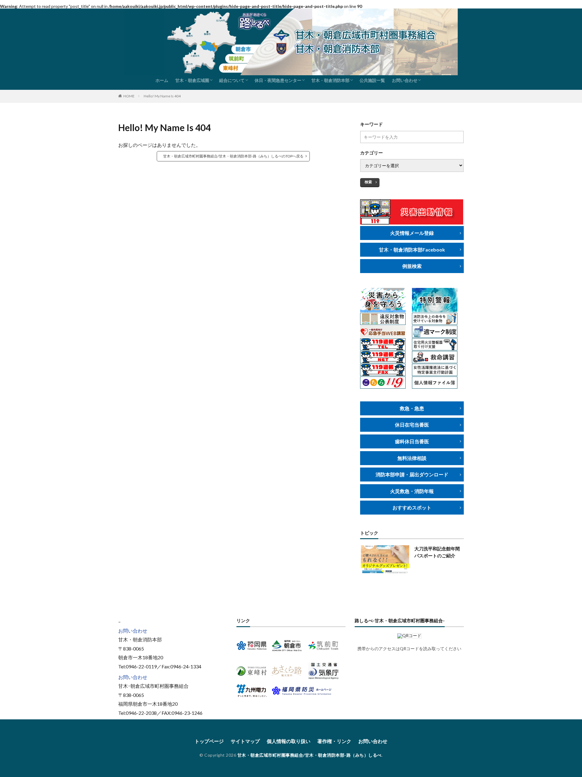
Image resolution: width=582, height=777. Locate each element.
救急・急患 (412, 408)
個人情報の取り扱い (288, 741)
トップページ (209, 741)
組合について (232, 80)
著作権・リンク (334, 741)
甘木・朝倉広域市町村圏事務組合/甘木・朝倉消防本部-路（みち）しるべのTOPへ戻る (233, 156)
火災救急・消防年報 (412, 491)
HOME (129, 96)
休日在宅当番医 (412, 424)
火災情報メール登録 (412, 233)
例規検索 (412, 266)
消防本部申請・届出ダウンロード (412, 474)
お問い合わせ (404, 80)
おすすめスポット (412, 507)
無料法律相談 (411, 458)
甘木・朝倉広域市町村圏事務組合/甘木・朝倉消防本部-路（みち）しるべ (309, 755)
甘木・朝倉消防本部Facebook (412, 249)
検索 (368, 182)
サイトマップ (245, 741)
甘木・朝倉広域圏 (192, 80)
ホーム (162, 80)
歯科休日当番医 (412, 441)
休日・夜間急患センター (278, 80)
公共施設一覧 (372, 80)
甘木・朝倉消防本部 (330, 80)
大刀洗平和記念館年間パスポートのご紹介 (437, 552)
